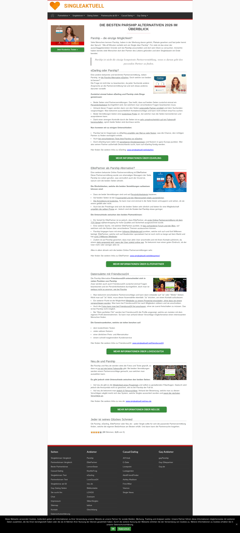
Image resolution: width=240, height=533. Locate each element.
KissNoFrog (92, 471)
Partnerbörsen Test (59, 479)
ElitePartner (141, 172)
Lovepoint (127, 466)
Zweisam (91, 497)
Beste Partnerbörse (59, 466)
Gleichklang (92, 509)
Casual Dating (127, 16)
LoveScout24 (92, 479)
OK (113, 529)
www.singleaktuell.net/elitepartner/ (145, 256)
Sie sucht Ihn (56, 492)
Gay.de (162, 466)
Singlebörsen (77, 16)
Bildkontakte (92, 488)
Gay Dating (141, 16)
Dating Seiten (92, 16)
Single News (128, 492)
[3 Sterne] (96, 432)
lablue (89, 505)
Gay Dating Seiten (59, 488)
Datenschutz (124, 529)
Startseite (52, 15)
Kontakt (54, 509)
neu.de (90, 484)
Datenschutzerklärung (60, 514)
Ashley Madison (130, 479)
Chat (53, 497)
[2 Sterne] (94, 432)
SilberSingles (92, 501)
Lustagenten (128, 471)
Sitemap (54, 505)
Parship (128, 48)
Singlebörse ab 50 (59, 484)
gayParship (164, 458)
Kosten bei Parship (140, 209)
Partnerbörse (63, 16)
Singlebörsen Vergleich (61, 458)
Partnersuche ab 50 (109, 16)
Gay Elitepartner (166, 462)
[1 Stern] (92, 432)
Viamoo (126, 488)
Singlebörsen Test (59, 475)
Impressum (56, 501)
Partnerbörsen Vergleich (61, 462)
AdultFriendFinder (131, 475)
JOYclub (126, 458)
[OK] (236, 524)
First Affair (127, 484)
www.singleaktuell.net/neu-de (138, 401)
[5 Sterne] (101, 432)
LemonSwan (92, 466)
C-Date (126, 462)
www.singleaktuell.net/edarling (140, 150)
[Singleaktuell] (77, 5)
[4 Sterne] (98, 432)
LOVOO (90, 492)
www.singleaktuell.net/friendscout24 (148, 343)
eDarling (123, 133)
